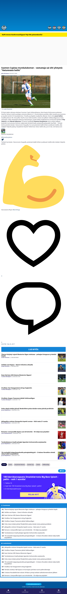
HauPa (10, 464)
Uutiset (38, 464)
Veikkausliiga (45, 464)
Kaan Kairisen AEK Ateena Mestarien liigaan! (16, 375)
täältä (3, 128)
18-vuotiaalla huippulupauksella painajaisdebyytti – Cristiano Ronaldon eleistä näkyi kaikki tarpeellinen (28, 453)
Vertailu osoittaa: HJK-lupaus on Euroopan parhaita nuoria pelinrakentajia (27, 569)
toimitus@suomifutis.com (34, 584)
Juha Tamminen (8, 109)
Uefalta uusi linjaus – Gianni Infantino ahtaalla (17, 365)
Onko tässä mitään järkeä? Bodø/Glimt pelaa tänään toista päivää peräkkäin (27, 408)
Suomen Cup (30, 464)
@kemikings (16, 210)
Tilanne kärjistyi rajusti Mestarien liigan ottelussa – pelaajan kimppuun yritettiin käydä (28, 355)
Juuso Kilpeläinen (6, 410)
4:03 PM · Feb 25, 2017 (8, 344)
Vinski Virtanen (5, 357)
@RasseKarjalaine (6, 137)
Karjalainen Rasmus (20, 464)
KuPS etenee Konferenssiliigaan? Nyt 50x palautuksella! (22, 35)
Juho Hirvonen (5, 73)
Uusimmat (6, 505)
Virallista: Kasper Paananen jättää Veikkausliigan (18, 398)
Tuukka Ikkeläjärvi (6, 376)
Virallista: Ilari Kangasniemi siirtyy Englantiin (16, 388)
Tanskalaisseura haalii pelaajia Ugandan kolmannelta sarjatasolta (23, 442)
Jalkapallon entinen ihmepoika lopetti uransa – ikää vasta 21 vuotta (24, 421)
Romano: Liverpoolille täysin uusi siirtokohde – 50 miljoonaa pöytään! (25, 432)
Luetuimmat (7, 543)
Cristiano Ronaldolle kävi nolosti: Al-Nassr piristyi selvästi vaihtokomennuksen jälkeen (30, 572)
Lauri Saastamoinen (6, 433)
